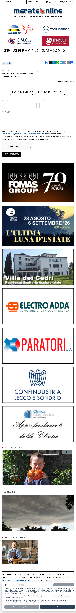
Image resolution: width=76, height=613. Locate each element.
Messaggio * (6, 112)
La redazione (7, 581)
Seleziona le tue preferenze (21, 607)
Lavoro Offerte (8, 55)
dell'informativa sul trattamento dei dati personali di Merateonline (23, 133)
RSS (37, 581)
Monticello (7, 63)
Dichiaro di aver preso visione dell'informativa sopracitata (26, 139)
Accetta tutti (57, 607)
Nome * (5, 101)
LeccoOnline (29, 581)
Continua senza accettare (64, 585)
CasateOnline (19, 581)
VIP (49, 581)
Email (41, 101)
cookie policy (16, 593)
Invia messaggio (12, 154)
